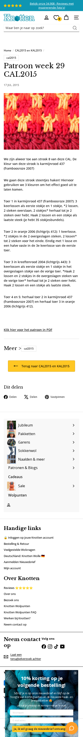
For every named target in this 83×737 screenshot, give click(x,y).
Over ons (10, 594)
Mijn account (12, 568)
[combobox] (41, 28)
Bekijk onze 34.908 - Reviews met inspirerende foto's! (52, 6)
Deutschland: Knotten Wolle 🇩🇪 (24, 556)
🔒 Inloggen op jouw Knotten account (29, 538)
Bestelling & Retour (16, 544)
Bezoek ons (11, 600)
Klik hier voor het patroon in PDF (28, 330)
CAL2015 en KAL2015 (28, 50)
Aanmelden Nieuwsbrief (19, 562)
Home (7, 50)
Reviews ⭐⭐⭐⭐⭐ (18, 588)
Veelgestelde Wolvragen (19, 550)
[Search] (74, 28)
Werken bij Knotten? (17, 618)
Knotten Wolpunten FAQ (20, 612)
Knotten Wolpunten (17, 606)
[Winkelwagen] (66, 17)
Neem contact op (15, 624)
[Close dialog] (75, 673)
